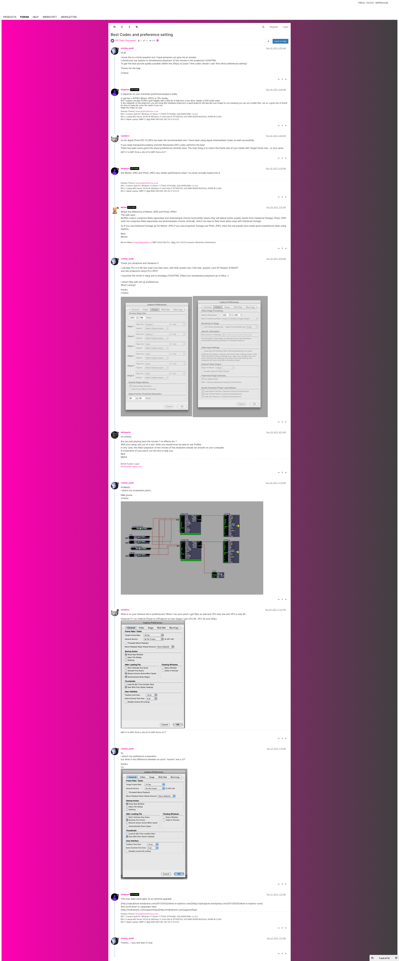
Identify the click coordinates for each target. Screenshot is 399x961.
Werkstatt (50, 16)
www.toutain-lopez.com (131, 466)
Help (36, 16)
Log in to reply (280, 41)
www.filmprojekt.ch (142, 242)
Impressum (381, 2)
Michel (124, 207)
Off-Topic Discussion (125, 40)
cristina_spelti (127, 48)
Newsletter (69, 16)
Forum (24, 16)
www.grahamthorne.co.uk (147, 111)
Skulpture (125, 89)
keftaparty (126, 432)
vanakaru (125, 136)
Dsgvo (370, 2)
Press (361, 2)
